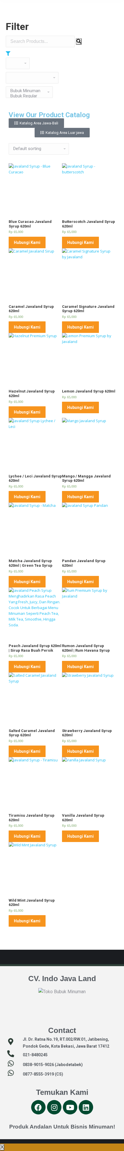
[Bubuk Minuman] (27, 90)
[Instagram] (54, 1107)
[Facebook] (38, 1107)
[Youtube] (70, 1107)
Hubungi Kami (27, 242)
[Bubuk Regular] (27, 95)
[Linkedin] (86, 1107)
